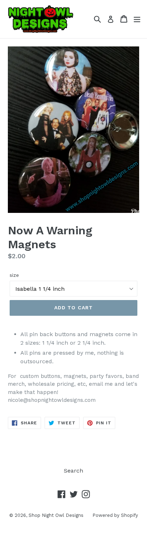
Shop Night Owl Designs (56, 515)
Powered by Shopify (115, 515)
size (14, 275)
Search (73, 470)
